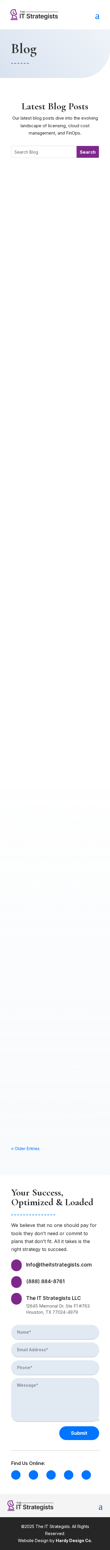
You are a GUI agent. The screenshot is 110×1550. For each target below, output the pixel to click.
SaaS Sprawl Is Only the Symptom (47, 634)
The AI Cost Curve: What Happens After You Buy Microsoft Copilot (49, 1071)
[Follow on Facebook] (33, 1475)
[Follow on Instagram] (68, 1475)
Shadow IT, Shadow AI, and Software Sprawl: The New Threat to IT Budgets (52, 848)
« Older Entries (25, 1148)
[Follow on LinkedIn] (16, 1475)
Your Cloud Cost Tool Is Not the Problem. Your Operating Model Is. (53, 198)
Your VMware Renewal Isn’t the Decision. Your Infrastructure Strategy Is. (52, 736)
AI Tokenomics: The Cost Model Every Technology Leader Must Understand (49, 310)
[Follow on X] (51, 1475)
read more (30, 256)
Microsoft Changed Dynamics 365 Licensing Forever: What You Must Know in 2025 (49, 536)
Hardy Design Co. (74, 1540)
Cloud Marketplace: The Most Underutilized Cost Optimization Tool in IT (55, 959)
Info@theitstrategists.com (59, 1265)
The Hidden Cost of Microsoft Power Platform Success (50, 422)
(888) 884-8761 (45, 1281)
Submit (79, 1433)
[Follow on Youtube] (86, 1475)
